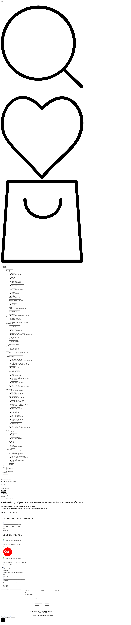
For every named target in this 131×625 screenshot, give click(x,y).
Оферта (42, 590)
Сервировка (9, 389)
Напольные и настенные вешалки (17, 308)
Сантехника (9, 449)
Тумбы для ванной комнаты (18, 460)
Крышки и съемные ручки (17, 368)
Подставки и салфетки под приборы (20, 427)
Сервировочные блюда (17, 419)
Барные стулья (15, 292)
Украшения (11, 441)
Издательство (28, 592)
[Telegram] (7, 617)
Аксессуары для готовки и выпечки (17, 357)
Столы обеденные (16, 281)
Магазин (5, 267)
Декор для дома (10, 323)
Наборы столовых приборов (18, 424)
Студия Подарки (5, 488)
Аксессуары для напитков (18, 405)
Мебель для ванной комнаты (16, 453)
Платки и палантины (16, 438)
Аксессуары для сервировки (16, 390)
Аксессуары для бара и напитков (19, 404)
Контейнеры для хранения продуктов (20, 364)
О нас (4, 266)
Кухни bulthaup (9, 269)
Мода (7, 430)
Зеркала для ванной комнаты (16, 452)
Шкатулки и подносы (14, 344)
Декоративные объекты (14, 325)
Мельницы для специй (14, 371)
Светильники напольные (15, 318)
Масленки (13, 413)
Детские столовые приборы (18, 398)
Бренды (5, 467)
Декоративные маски (16, 330)
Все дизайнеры (10, 469)
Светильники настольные (15, 320)
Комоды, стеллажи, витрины (16, 300)
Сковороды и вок (15, 370)
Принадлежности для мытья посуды (18, 383)
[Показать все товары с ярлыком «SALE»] (7, 555)
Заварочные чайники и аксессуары (20, 378)
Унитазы (11, 464)
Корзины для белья (16, 454)
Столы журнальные (16, 282)
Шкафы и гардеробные (14, 297)
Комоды (13, 301)
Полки (13, 304)
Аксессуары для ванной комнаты (17, 450)
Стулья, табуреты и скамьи (16, 289)
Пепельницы (12, 331)
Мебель (8, 270)
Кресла (13, 275)
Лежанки (13, 277)
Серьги (13, 448)
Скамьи (13, 296)
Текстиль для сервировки (15, 426)
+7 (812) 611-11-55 (42, 612)
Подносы (13, 392)
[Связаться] (3, 620)
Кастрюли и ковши (16, 367)
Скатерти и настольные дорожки (19, 428)
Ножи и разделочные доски (15, 372)
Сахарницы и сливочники (17, 418)
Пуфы (12, 278)
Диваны (13, 273)
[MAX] (2, 617)
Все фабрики (9, 468)
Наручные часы (15, 435)
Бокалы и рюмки (15, 407)
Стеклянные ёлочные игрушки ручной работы (22, 334)
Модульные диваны (16, 274)
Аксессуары (12, 314)
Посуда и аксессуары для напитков (18, 402)
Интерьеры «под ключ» (9, 465)
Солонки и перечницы (16, 394)
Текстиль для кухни (14, 385)
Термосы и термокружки (17, 382)
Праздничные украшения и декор (17, 333)
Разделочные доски (16, 375)
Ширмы (10, 307)
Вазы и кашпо (12, 326)
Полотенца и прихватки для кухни (20, 386)
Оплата (42, 594)
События (27, 590)
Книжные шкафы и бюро (15, 299)
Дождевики (14, 433)
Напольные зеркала (14, 348)
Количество (3, 490)
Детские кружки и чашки (17, 397)
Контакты (5, 474)
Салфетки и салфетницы (17, 393)
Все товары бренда (6, 589)
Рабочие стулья (15, 293)
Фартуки (13, 387)
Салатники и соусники (17, 416)
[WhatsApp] (13, 617)
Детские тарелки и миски (17, 400)
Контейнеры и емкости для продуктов (18, 361)
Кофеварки (14, 379)
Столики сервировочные (17, 284)
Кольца (13, 445)
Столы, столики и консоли (15, 279)
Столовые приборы (13, 423)
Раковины (11, 461)
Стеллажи (14, 303)
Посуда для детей (13, 396)
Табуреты (13, 295)
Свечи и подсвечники (14, 337)
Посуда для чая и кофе (14, 377)
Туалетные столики (16, 285)
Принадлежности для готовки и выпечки (21, 360)
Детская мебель (13, 311)
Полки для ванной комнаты (18, 456)
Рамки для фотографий (14, 336)
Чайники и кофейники (16, 422)
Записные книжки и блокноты (16, 355)
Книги (7, 351)
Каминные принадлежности (15, 327)
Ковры (7, 345)
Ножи (12, 374)
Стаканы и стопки (15, 409)
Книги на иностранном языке (16, 353)
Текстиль (11, 338)
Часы (10, 342)
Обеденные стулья (16, 290)
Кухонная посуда (13, 366)
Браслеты (13, 442)
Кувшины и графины (16, 408)
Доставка (43, 592)
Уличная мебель (13, 312)
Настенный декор (13, 329)
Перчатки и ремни (15, 437)
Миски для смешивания (17, 359)
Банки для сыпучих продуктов (19, 363)
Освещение (9, 316)
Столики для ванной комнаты (18, 459)
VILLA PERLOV (28, 594)
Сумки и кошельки (16, 439)
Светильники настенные (15, 319)
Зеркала (8, 346)
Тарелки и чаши (15, 420)
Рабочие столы (15, 286)
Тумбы (10, 305)
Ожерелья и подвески (16, 446)
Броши (13, 443)
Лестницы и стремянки (14, 310)
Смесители (11, 463)
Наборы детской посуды (17, 401)
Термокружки (14, 381)
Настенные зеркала (14, 349)
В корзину (3, 492)
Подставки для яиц (16, 415)
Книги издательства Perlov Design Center (19, 352)
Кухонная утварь (10, 356)
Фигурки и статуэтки (14, 341)
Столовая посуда (13, 411)
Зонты (13, 434)
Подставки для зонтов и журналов (20, 315)
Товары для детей (13, 340)
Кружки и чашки (15, 412)
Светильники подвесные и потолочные (18, 322)
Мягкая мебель (12, 271)
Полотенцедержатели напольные (19, 457)
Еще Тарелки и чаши (16, 589)
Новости (5, 472)
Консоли (13, 288)
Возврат (57, 590)
